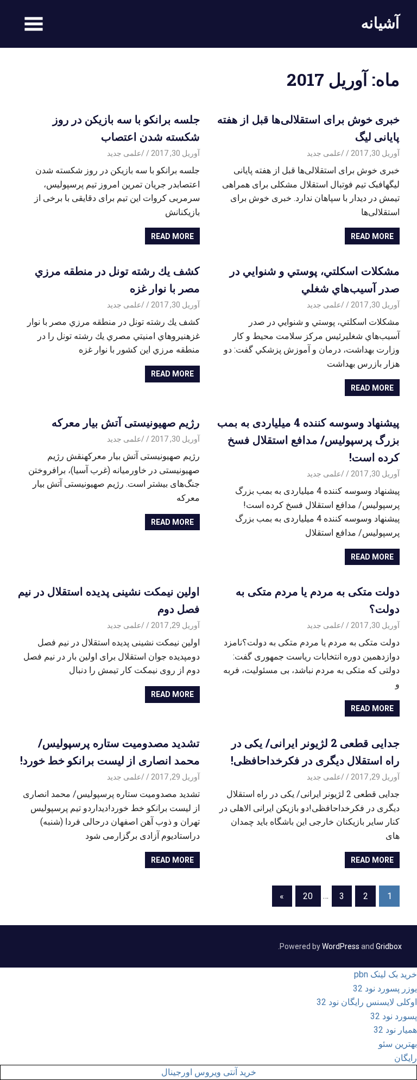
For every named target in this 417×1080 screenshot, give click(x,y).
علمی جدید (324, 153)
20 (308, 896)
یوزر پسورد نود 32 (385, 988)
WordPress (340, 946)
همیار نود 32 (395, 1030)
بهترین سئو (397, 1044)
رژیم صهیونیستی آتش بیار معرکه (126, 422)
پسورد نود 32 (393, 1016)
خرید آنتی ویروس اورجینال (208, 1072)
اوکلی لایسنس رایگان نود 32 (367, 1002)
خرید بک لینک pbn (385, 974)
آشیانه (380, 22)
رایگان (405, 1058)
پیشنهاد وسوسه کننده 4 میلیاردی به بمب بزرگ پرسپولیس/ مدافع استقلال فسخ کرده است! (308, 439)
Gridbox (389, 946)
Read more (372, 236)
